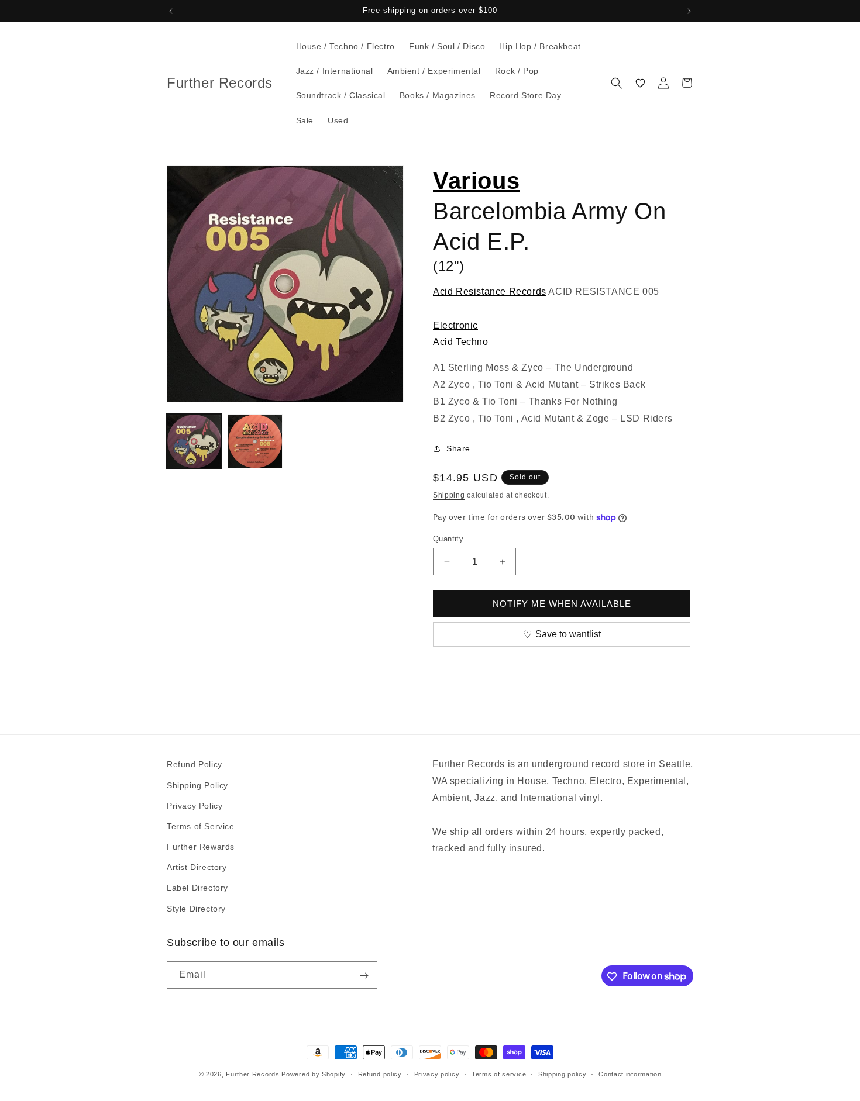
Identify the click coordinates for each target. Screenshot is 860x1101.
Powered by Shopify (313, 1074)
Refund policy (380, 1073)
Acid (443, 342)
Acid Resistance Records (489, 291)
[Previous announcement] (171, 11)
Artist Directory (197, 867)
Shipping (449, 495)
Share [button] (458, 448)
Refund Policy (194, 764)
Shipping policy (562, 1073)
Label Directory (197, 887)
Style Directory (196, 908)
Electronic (455, 325)
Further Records (253, 1074)
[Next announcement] (689, 11)
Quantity (448, 538)
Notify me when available (562, 604)
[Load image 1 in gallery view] (194, 441)
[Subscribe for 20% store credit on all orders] (364, 975)
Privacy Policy (194, 805)
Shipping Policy (197, 784)
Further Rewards (201, 846)
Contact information (629, 1073)
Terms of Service (201, 825)
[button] (617, 83)
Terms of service (499, 1073)
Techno (472, 342)
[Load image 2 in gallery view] (255, 441)
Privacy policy (437, 1073)
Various (476, 181)
